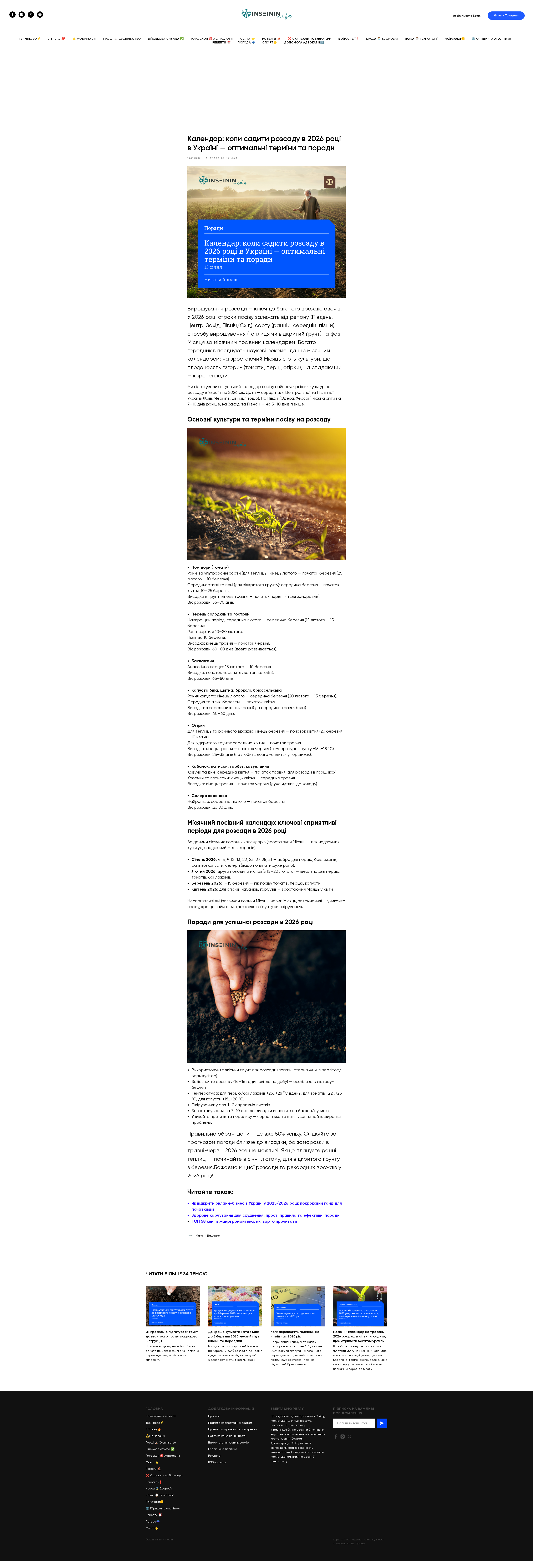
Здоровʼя (166, 1488)
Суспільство (167, 1442)
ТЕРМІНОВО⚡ (30, 39)
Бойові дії (152, 1482)
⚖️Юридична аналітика (491, 39)
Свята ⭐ (247, 39)
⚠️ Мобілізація (84, 39)
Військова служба (158, 1449)
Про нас (214, 1416)
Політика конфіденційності (226, 1435)
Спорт (150, 1528)
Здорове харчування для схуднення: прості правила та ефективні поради (266, 1215)
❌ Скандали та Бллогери (309, 39)
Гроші (150, 1442)
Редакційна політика (222, 1449)
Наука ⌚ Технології (421, 39)
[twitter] (31, 14)
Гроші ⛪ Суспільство (122, 39)
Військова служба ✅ (166, 39)
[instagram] (22, 14)
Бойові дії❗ (348, 39)
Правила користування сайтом (230, 1422)
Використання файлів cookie (228, 1442)
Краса (150, 1488)
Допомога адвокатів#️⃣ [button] (304, 42)
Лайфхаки (153, 1501)
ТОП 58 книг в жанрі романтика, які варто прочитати (244, 1221)
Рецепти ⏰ (221, 42)
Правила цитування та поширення (232, 1429)
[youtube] (40, 14)
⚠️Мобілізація (155, 1435)
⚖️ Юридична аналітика (163, 1508)
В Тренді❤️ (56, 39)
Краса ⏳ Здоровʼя (382, 39)
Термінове (153, 1422)
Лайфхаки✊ (455, 39)
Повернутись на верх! (161, 1416)
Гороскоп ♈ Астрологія (212, 39)
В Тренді (151, 1429)
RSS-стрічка (217, 1462)
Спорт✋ (269, 42)
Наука (150, 1495)
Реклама (214, 1455)
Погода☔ (153, 1521)
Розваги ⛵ (271, 39)
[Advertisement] (266, 83)
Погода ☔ (246, 42)
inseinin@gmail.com (467, 15)
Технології (166, 1495)
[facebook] (12, 14)
